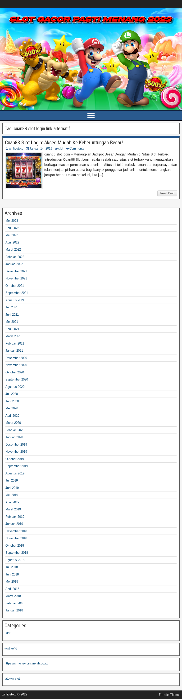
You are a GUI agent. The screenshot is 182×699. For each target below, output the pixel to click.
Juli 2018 (11, 567)
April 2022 (12, 242)
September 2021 (16, 293)
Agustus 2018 (14, 560)
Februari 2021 (14, 343)
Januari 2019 (14, 524)
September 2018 (16, 552)
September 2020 (16, 379)
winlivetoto (16, 148)
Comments (76, 148)
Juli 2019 (11, 480)
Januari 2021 (14, 350)
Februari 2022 (14, 257)
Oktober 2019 (14, 459)
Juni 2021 (12, 314)
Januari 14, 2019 (40, 148)
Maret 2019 (13, 509)
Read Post (167, 193)
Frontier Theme (169, 695)
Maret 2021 (13, 336)
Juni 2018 (12, 574)
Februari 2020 (14, 430)
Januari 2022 (14, 264)
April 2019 (12, 502)
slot (60, 148)
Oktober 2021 (14, 286)
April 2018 (12, 589)
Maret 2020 (13, 423)
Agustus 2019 (14, 473)
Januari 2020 (14, 437)
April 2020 (12, 415)
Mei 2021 (11, 321)
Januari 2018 (14, 610)
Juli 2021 (11, 307)
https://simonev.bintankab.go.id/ (26, 663)
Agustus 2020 (14, 387)
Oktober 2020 (14, 372)
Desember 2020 (16, 358)
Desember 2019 (16, 444)
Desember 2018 (16, 531)
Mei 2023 (11, 220)
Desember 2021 (16, 271)
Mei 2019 (11, 495)
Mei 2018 (11, 581)
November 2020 (16, 365)
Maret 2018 (13, 596)
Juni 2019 (12, 488)
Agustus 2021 (14, 300)
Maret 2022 (13, 249)
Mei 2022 (11, 235)
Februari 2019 (14, 516)
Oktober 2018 (14, 545)
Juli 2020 (11, 394)
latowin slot (12, 678)
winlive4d (11, 648)
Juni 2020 (12, 401)
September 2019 (16, 466)
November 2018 (16, 538)
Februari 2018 (14, 603)
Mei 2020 (11, 408)
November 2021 (16, 278)
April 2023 (12, 228)
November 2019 (16, 451)
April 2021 (12, 329)
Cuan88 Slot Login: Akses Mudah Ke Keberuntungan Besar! (64, 143)
